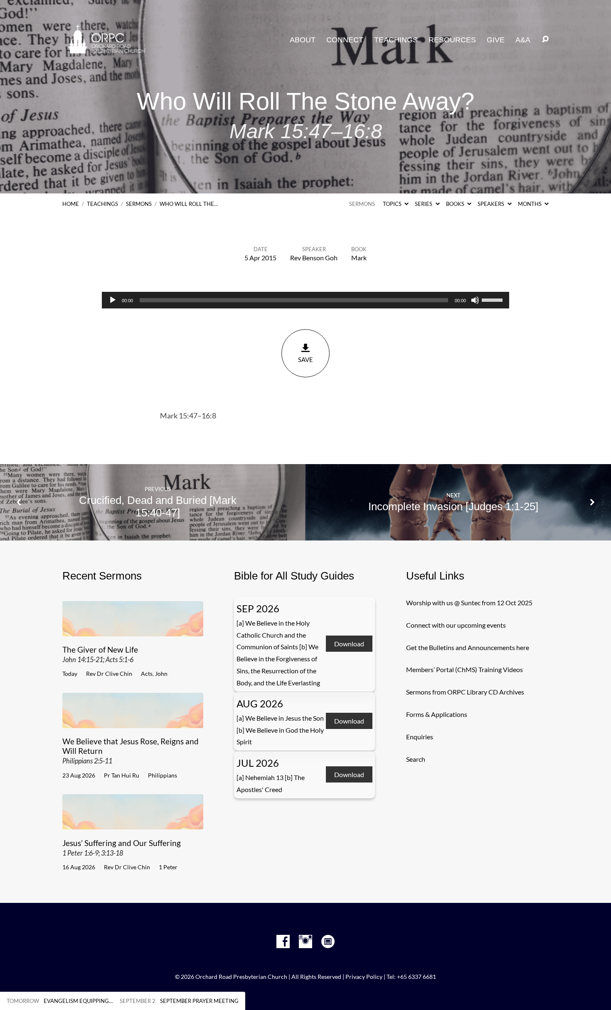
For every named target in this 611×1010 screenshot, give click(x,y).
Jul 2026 (258, 763)
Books (456, 204)
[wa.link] (328, 941)
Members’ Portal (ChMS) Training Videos (464, 669)
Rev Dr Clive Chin (109, 673)
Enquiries (419, 737)
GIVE (496, 40)
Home (70, 204)
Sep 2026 (258, 608)
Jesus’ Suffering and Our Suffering (121, 847)
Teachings (102, 204)
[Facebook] (283, 941)
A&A (522, 40)
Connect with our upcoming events (456, 625)
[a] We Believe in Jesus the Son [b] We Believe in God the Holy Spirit (280, 730)
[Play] (112, 300)
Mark (359, 258)
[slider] (493, 299)
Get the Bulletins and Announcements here (467, 647)
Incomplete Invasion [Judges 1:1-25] (453, 506)
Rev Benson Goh (314, 258)
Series (424, 204)
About (302, 40)
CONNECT (344, 40)
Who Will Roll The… (189, 204)
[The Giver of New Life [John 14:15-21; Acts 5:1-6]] (132, 630)
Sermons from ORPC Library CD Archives (465, 692)
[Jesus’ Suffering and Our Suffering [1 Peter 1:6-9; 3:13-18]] (132, 823)
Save (305, 359)
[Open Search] (545, 39)
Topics (393, 204)
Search (415, 759)
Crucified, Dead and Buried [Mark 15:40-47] (158, 506)
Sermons (139, 204)
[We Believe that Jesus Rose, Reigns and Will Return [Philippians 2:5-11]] (132, 722)
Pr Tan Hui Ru (121, 775)
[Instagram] (305, 941)
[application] (305, 300)
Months (530, 204)
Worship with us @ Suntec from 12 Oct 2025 (469, 602)
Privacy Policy (363, 976)
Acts (147, 673)
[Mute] (475, 300)
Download (349, 644)
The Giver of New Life (100, 654)
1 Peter (168, 867)
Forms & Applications (436, 714)
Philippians (162, 775)
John (161, 673)
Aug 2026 (260, 703)
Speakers (491, 204)
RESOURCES (452, 40)
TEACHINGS (396, 40)
